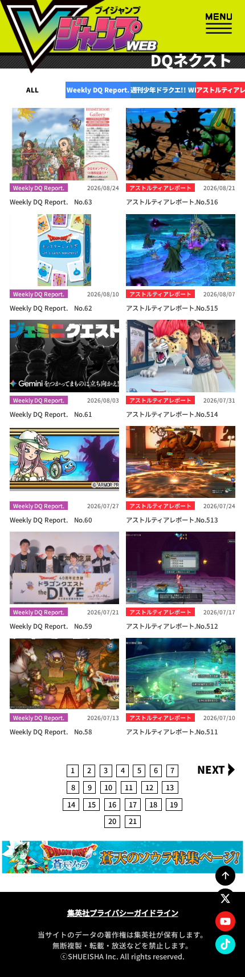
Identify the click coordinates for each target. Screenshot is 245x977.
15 (92, 804)
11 (129, 787)
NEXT (211, 769)
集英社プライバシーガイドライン (122, 912)
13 (170, 787)
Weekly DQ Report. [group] (98, 89)
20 (112, 820)
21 (133, 820)
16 (112, 804)
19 (174, 804)
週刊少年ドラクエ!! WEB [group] (163, 89)
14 (71, 804)
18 (153, 804)
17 (133, 804)
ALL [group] (32, 89)
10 (108, 787)
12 (149, 787)
